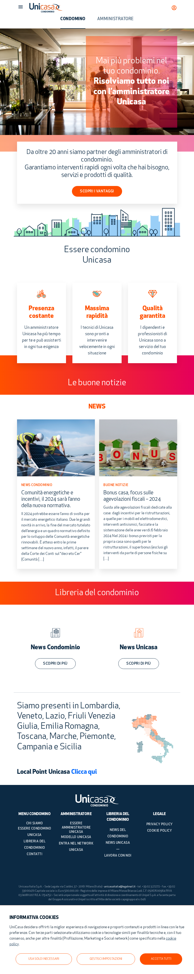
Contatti (34, 854)
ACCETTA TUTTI (161, 959)
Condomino (72, 19)
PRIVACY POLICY (159, 824)
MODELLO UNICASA (76, 837)
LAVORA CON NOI (118, 856)
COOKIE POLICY (159, 831)
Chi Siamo (34, 823)
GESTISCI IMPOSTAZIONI (106, 959)
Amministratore (115, 19)
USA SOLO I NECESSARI (43, 959)
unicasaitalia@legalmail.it (120, 886)
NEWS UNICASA (118, 843)
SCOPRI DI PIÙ (55, 664)
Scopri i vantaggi (97, 191)
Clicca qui (84, 772)
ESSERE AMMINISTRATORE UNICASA (76, 828)
